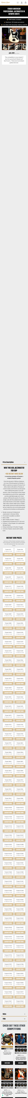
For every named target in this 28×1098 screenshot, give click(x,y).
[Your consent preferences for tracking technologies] (2, 1095)
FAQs (4, 1018)
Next (23, 46)
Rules (4, 1014)
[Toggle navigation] (18, 2)
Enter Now (7, 1063)
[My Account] (22, 2)
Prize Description (8, 462)
